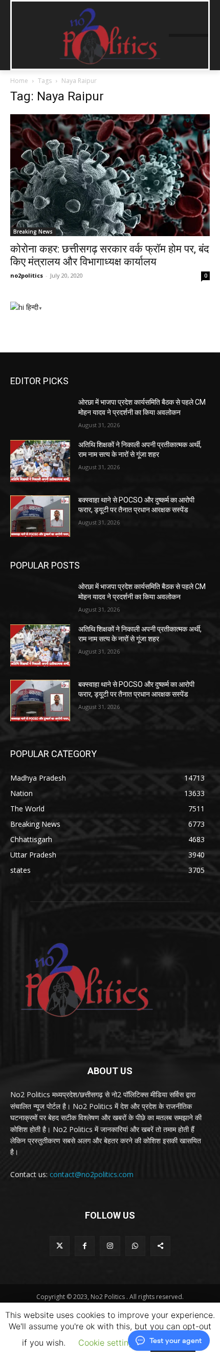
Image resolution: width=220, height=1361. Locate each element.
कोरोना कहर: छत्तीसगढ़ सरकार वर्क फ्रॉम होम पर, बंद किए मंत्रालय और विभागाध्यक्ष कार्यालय (109, 255)
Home (19, 80)
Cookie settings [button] (108, 1342)
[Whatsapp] (135, 1246)
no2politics (26, 275)
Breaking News (33, 231)
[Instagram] (110, 1246)
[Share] (160, 1246)
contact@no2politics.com (92, 1174)
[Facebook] (85, 1246)
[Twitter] (60, 1246)
